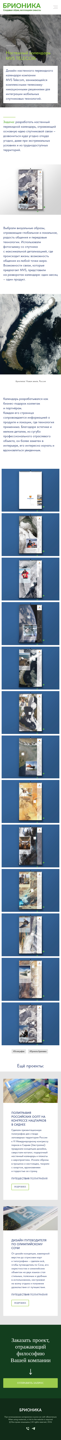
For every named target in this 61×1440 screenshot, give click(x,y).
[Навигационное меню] (55, 7)
